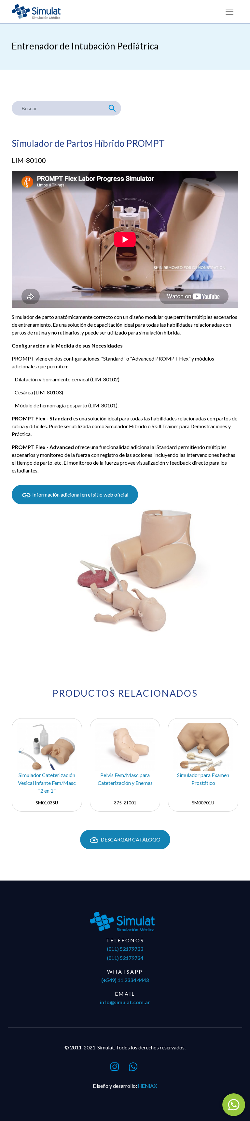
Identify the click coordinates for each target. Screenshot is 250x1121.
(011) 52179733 (125, 949)
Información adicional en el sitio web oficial (79, 494)
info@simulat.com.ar (125, 1002)
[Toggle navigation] (229, 12)
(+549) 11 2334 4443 (125, 980)
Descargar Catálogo (130, 839)
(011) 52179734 (125, 958)
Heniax (147, 1086)
